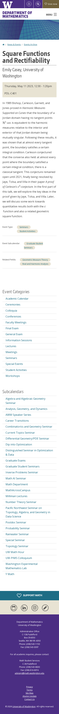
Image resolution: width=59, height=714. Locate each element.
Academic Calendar (17, 298)
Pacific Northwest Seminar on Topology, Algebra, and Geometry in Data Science (28, 512)
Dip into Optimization (19, 444)
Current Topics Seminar (20, 432)
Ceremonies (13, 304)
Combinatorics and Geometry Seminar (29, 426)
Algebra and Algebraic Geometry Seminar (25, 401)
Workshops (13, 376)
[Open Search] (38, 4)
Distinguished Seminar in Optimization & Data (29, 452)
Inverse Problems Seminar (22, 472)
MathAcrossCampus (18, 490)
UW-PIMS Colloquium (19, 558)
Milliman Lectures (16, 496)
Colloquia (11, 310)
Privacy (29, 686)
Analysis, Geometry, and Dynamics (26, 409)
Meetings (11, 352)
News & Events (14, 44)
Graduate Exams (16, 460)
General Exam (14, 334)
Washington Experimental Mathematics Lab (22, 566)
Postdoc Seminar (16, 522)
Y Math (10, 574)
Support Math (32, 595)
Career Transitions (17, 420)
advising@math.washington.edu (29, 673)
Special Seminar (15, 540)
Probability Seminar (18, 528)
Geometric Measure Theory (35, 259)
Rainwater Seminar (17, 534)
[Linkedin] (25, 608)
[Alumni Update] (45, 608)
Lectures (11, 346)
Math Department (17, 484)
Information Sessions (19, 340)
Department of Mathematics (17, 14)
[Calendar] (14, 608)
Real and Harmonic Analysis (35, 263)
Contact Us (29, 699)
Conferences (13, 316)
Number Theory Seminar (21, 502)
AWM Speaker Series (18, 415)
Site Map (29, 693)
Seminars (24, 227)
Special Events (14, 364)
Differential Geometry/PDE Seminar (27, 438)
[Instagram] (35, 608)
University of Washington (24, 706)
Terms (29, 690)
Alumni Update (30, 696)
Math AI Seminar (16, 478)
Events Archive (30, 44)
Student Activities (27, 231)
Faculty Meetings (16, 322)
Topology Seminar (17, 546)
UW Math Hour (15, 552)
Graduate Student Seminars (22, 466)
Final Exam (12, 328)
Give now (52, 4)
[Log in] (29, 4)
